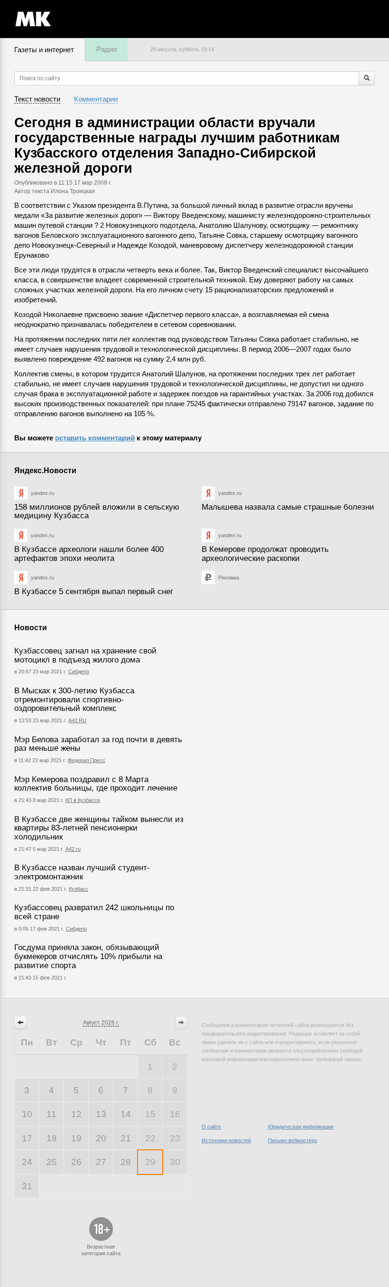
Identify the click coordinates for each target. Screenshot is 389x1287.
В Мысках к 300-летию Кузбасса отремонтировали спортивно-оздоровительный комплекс (74, 699)
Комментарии (96, 99)
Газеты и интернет (44, 50)
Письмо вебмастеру (292, 1140)
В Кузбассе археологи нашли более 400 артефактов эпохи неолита (89, 554)
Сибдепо (78, 671)
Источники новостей (226, 1140)
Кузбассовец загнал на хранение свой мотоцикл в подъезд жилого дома (85, 655)
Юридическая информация (300, 1126)
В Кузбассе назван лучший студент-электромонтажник (82, 872)
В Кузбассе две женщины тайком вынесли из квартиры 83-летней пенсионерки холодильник (99, 828)
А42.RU (77, 720)
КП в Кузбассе (82, 800)
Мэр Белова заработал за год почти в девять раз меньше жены (98, 744)
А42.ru (73, 849)
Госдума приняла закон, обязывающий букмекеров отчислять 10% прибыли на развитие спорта (88, 956)
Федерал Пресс (86, 760)
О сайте (211, 1126)
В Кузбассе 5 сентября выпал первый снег (93, 591)
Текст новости (37, 99)
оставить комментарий (95, 438)
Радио (106, 49)
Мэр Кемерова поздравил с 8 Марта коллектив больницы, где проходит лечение (95, 784)
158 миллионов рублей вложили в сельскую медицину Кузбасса (96, 512)
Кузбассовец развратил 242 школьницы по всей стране (94, 912)
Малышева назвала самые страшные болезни (288, 507)
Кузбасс (78, 889)
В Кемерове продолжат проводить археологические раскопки (265, 554)
